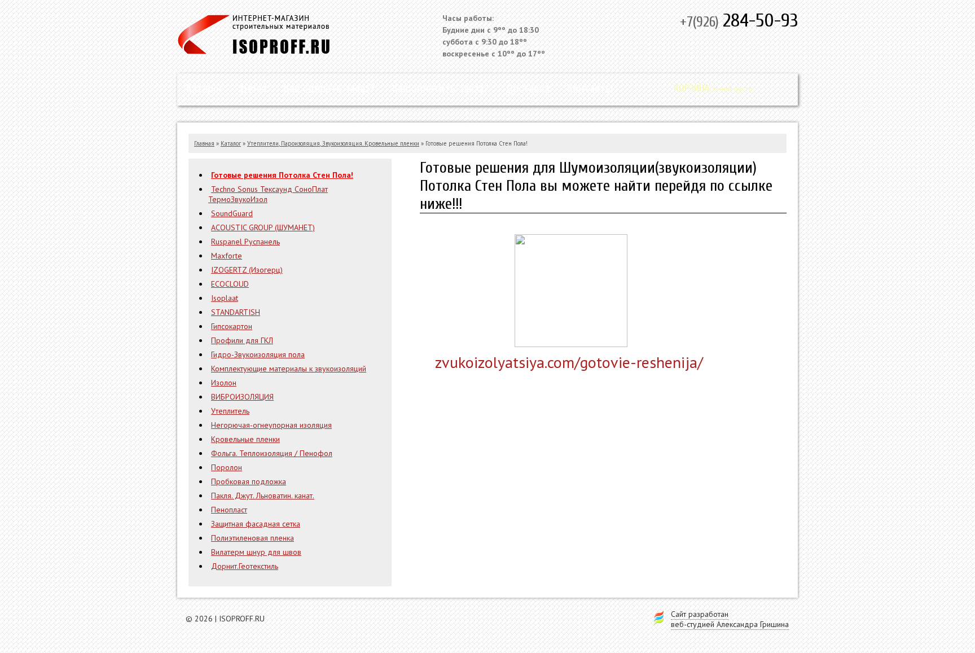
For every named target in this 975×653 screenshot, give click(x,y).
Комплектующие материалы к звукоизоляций (288, 368)
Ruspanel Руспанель (245, 241)
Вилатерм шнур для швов (256, 552)
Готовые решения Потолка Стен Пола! (282, 175)
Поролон (226, 467)
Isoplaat (224, 298)
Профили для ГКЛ (242, 340)
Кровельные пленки (245, 439)
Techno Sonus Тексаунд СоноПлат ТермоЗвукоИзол (268, 194)
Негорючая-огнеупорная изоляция (271, 425)
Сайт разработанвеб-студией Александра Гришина (730, 619)
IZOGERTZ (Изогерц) (247, 270)
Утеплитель (230, 411)
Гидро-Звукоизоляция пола (258, 354)
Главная (204, 143)
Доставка (528, 88)
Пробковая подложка (248, 481)
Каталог (204, 88)
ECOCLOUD (230, 284)
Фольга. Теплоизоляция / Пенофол (271, 453)
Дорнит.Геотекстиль (244, 566)
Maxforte (226, 256)
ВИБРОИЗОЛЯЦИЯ (242, 397)
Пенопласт (229, 510)
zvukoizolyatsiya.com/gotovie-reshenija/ (569, 362)
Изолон (223, 383)
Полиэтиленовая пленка (252, 538)
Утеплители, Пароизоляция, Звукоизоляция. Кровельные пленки (333, 143)
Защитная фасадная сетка (255, 524)
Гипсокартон (231, 326)
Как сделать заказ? (329, 88)
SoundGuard (232, 213)
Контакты (589, 88)
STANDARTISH (235, 312)
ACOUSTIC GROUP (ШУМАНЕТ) (263, 227)
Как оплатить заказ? (440, 88)
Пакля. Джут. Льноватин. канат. (262, 495)
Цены (253, 88)
